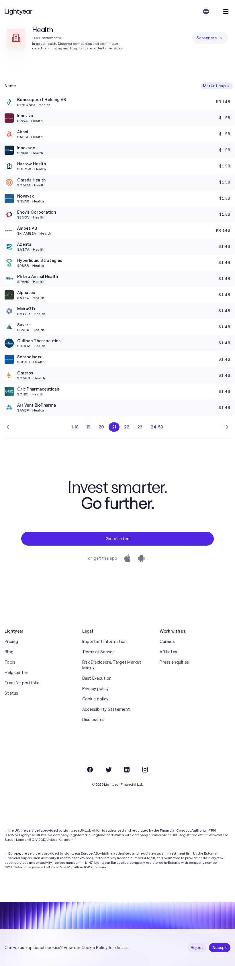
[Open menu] (225, 11)
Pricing (11, 641)
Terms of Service (98, 651)
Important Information (104, 641)
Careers (167, 641)
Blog (9, 651)
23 (140, 427)
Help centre (16, 672)
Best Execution (97, 678)
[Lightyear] (19, 11)
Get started (117, 538)
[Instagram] (145, 769)
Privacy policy (95, 688)
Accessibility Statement (106, 709)
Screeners (206, 37)
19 (89, 427)
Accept (219, 947)
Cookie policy (95, 699)
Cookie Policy (94, 947)
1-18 (75, 427)
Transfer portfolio (22, 682)
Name (10, 85)
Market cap (214, 85)
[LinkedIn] (126, 769)
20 (101, 427)
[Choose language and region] (206, 11)
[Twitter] (108, 769)
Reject (197, 947)
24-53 (157, 427)
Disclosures (93, 719)
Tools (10, 662)
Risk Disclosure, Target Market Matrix (111, 665)
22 (127, 427)
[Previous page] (9, 427)
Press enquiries (174, 662)
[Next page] (225, 427)
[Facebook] (90, 769)
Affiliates (168, 651)
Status (11, 693)
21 (114, 427)
